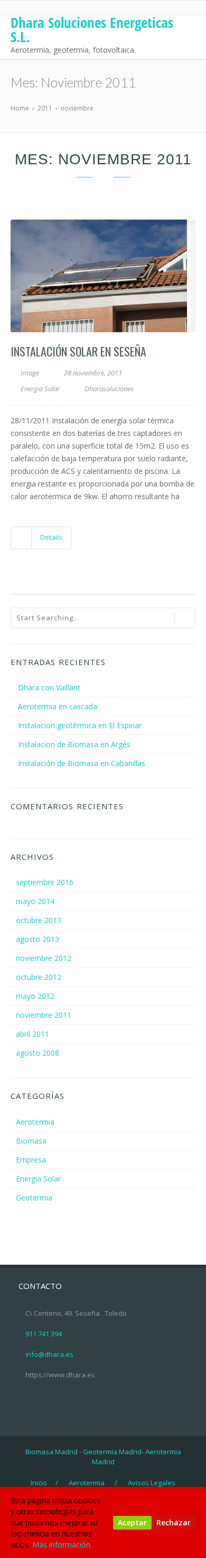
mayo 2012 (35, 996)
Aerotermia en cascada (57, 706)
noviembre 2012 (43, 958)
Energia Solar (40, 388)
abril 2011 (32, 1034)
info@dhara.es (49, 1354)
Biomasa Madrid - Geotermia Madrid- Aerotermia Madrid (103, 1457)
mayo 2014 (35, 901)
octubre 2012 (38, 977)
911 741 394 (43, 1333)
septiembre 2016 (44, 882)
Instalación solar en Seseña (78, 351)
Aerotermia (35, 1122)
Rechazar (173, 1522)
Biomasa (31, 1141)
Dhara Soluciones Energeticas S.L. (92, 29)
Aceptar (132, 1522)
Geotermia (34, 1198)
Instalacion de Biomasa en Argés (74, 744)
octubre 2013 (38, 920)
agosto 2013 (37, 939)
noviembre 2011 (43, 1015)
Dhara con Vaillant (49, 687)
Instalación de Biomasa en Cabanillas (81, 763)
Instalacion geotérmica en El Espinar (80, 725)
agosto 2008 (37, 1053)
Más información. (62, 1545)
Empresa (31, 1160)
